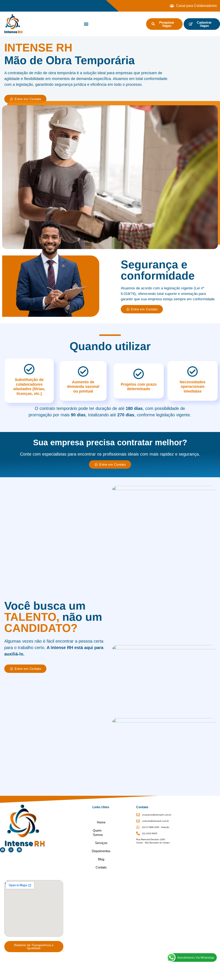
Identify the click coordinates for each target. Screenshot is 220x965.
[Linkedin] (19, 849)
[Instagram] (11, 849)
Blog (101, 859)
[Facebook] (2, 849)
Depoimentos (101, 851)
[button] (86, 23)
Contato (101, 867)
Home (101, 822)
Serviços (101, 843)
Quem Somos (98, 833)
